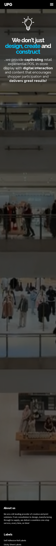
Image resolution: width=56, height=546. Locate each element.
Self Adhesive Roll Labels (15, 540)
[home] (26, 4)
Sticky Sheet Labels (12, 544)
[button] (53, 5)
